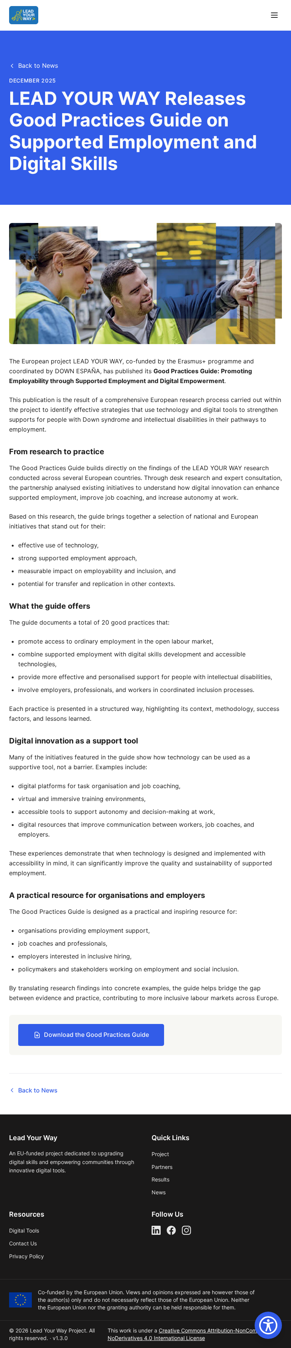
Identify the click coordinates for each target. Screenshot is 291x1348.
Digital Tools (24, 1230)
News (159, 1192)
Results (160, 1179)
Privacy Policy (26, 1256)
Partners (162, 1167)
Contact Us (23, 1243)
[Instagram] (186, 1230)
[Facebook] (171, 1230)
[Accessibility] (268, 1325)
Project (160, 1154)
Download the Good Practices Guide (96, 1034)
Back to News (38, 65)
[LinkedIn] (156, 1230)
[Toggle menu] (274, 15)
